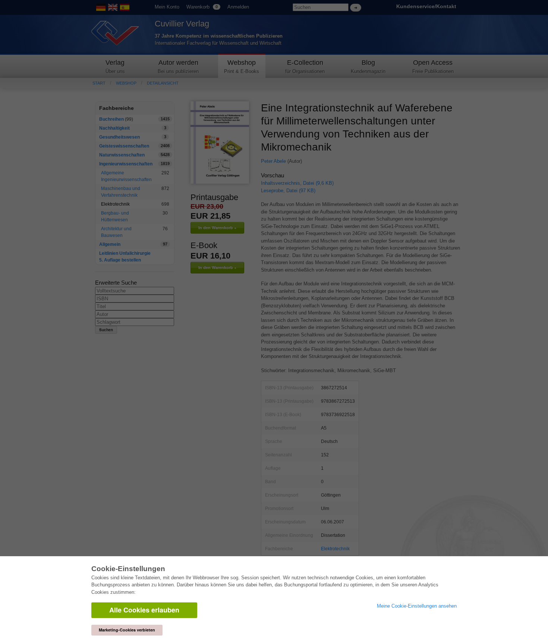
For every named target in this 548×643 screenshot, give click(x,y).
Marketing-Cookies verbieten (127, 630)
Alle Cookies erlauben (144, 610)
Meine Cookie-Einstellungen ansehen (417, 606)
